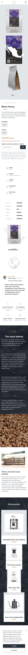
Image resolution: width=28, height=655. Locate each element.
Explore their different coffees (15, 280)
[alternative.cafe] (14, 2)
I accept (14, 646)
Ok (23, 147)
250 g (4, 125)
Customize (14, 650)
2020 (4, 133)
